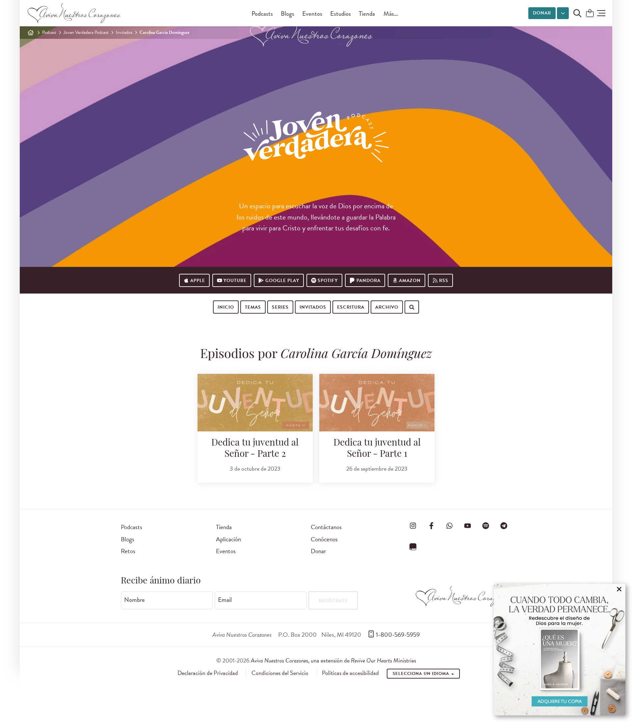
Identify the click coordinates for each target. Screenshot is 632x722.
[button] (601, 13)
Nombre (134, 600)
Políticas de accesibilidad (350, 673)
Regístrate (333, 600)
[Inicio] (30, 32)
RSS (443, 280)
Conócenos (324, 539)
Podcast (49, 32)
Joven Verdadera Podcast (86, 32)
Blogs (287, 13)
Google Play (282, 280)
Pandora (368, 280)
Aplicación (228, 539)
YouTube (235, 280)
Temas (253, 307)
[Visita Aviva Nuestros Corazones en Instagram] (413, 526)
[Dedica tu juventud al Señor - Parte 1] (376, 402)
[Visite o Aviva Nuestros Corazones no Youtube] (467, 526)
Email (225, 600)
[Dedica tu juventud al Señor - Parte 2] (255, 402)
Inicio (226, 307)
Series (280, 307)
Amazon (410, 280)
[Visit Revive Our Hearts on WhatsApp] (449, 526)
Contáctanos (326, 527)
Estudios (340, 13)
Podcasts (262, 13)
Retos (128, 551)
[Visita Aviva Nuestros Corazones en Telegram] (504, 526)
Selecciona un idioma (422, 673)
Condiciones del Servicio (279, 673)
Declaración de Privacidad (207, 673)
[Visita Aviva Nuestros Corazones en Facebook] (431, 526)
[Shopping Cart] (590, 13)
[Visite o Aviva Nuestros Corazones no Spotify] (486, 526)
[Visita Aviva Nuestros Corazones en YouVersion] (413, 546)
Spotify (328, 280)
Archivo (386, 307)
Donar (542, 13)
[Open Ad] (559, 649)
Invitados (124, 32)
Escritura (350, 307)
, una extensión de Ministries (333, 660)
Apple (197, 280)
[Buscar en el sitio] (577, 13)
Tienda (367, 13)
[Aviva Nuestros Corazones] (74, 13)
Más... (390, 13)
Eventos (312, 13)
